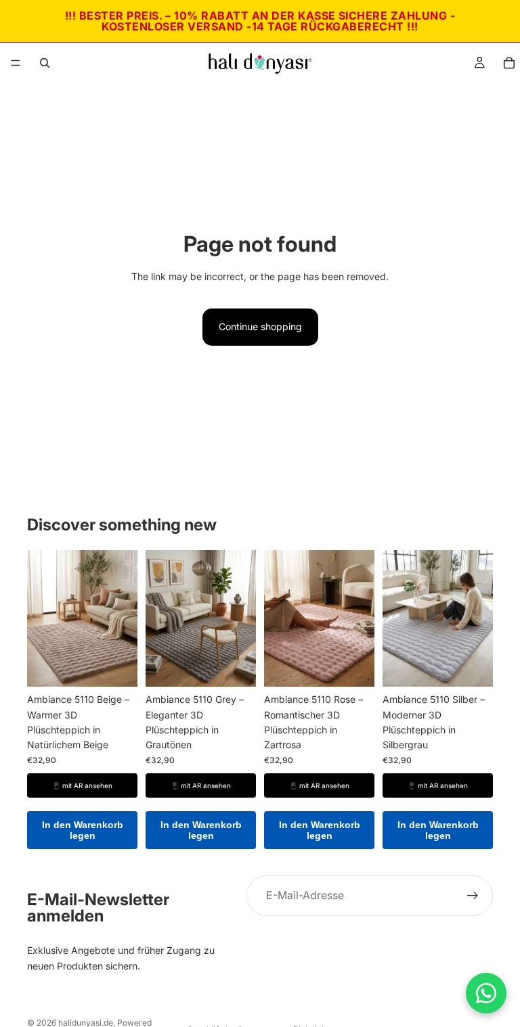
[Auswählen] (116, 666)
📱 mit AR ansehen (82, 785)
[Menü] (15, 62)
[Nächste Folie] (122, 618)
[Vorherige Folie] (42, 618)
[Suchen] (45, 63)
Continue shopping (260, 326)
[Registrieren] (472, 896)
